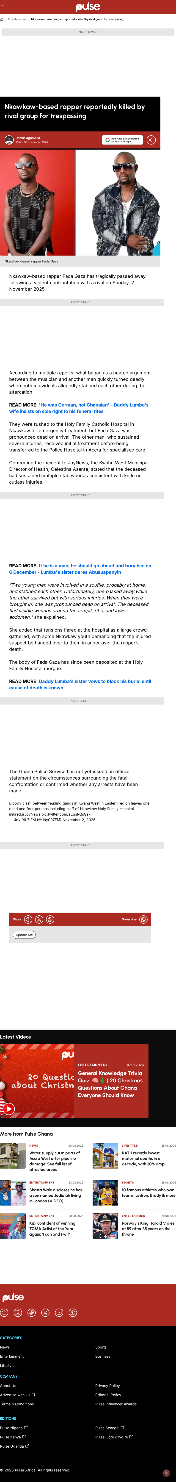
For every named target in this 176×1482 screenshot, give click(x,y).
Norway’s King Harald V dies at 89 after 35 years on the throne (148, 1229)
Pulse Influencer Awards (116, 1404)
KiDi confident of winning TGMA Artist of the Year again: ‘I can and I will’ (52, 1229)
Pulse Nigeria (11, 1428)
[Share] (151, 140)
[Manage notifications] (166, 1473)
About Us (8, 1385)
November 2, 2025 (79, 819)
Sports (128, 1182)
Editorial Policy (108, 1395)
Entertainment (17, 19)
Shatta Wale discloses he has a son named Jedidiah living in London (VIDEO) (55, 1195)
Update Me (24, 935)
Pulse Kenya (10, 1437)
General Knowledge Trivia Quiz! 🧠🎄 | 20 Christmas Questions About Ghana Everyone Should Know (110, 1084)
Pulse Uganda (12, 1446)
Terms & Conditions (17, 1404)
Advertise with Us (15, 1395)
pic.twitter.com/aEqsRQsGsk (66, 814)
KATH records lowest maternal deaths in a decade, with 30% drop (143, 1158)
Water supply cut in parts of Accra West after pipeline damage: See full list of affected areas (54, 1161)
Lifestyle (130, 1145)
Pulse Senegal (107, 1428)
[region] (88, 1122)
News (33, 1145)
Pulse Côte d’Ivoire (111, 1437)
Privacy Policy (107, 1385)
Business (102, 1356)
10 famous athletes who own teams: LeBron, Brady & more (149, 1192)
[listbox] (88, 1122)
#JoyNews (31, 814)
